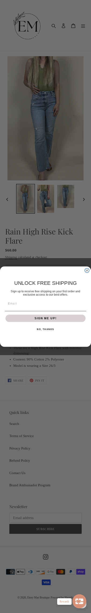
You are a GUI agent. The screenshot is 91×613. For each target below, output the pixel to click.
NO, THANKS (45, 329)
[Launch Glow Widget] (79, 601)
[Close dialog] (87, 270)
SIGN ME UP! (45, 318)
